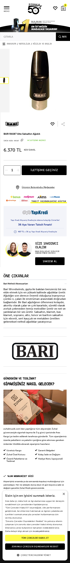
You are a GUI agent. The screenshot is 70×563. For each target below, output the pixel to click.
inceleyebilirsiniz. (41, 531)
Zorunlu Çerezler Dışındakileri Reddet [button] (35, 546)
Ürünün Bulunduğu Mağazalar (38, 187)
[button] (35, 555)
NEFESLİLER (24, 44)
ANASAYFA (11, 44)
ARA (64, 36)
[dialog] (35, 525)
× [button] (63, 494)
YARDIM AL (50, 261)
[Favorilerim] (55, 8)
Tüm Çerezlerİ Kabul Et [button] (35, 538)
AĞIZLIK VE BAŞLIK (42, 44)
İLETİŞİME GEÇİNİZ (44, 170)
